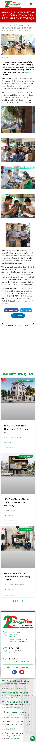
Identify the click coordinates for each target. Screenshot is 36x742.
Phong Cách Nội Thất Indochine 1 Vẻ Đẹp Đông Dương (17, 576)
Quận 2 (28, 72)
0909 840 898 (14, 642)
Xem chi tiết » (8, 442)
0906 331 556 (13, 639)
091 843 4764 (14, 688)
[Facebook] (14, 672)
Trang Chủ (5, 25)
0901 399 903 (13, 637)
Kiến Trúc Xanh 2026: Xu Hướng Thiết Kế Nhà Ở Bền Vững (16, 502)
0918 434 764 (13, 634)
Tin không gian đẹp (18, 25)
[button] (30, 4)
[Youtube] (21, 672)
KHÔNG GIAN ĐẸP (8, 67)
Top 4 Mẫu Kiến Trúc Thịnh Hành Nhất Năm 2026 (16, 429)
